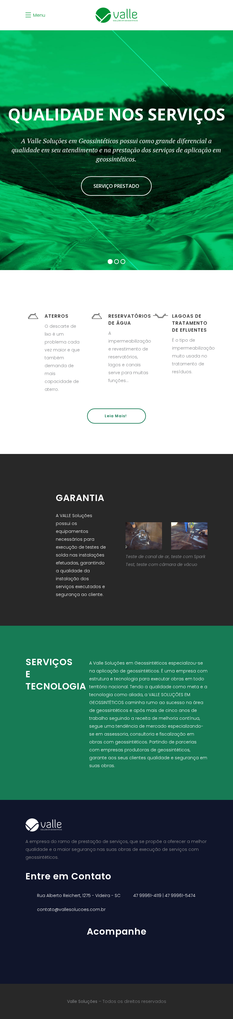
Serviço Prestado (116, 186)
